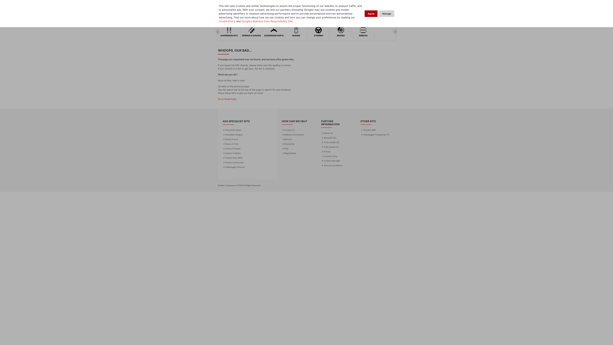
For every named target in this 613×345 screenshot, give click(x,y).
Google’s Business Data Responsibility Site (267, 21)
